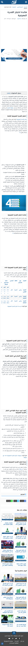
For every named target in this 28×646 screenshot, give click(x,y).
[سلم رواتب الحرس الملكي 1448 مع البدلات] (21, 605)
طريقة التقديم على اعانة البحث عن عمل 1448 (21, 626)
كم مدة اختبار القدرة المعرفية (15, 306)
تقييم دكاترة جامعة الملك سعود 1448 (21, 564)
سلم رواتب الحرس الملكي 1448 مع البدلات (21, 612)
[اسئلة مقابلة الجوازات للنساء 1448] (7, 619)
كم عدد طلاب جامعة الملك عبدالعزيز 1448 (8, 537)
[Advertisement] (14, 34)
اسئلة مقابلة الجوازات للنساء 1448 (7, 625)
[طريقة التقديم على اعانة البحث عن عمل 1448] (21, 619)
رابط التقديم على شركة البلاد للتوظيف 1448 (8, 612)
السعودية (14, 7)
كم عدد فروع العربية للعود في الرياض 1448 (20, 537)
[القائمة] (26, 2)
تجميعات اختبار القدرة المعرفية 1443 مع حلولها (15, 456)
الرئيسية (25, 7)
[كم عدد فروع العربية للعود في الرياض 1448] (21, 531)
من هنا (21, 469)
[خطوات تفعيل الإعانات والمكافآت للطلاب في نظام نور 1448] (7, 558)
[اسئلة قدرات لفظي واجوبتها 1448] (7, 592)
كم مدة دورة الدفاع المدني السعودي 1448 (21, 523)
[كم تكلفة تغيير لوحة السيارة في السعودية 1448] (21, 544)
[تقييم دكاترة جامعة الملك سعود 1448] (21, 558)
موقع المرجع (10, 108)
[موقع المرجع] (14, 2)
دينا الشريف (19, 18)
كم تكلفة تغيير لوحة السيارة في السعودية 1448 (20, 551)
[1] (20, 132)
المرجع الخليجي (20, 7)
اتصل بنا (17, 641)
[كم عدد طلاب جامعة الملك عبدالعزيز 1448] (7, 531)
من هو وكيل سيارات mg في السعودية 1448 (7, 550)
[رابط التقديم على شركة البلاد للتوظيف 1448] (7, 605)
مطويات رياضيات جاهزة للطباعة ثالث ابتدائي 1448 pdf (8, 524)
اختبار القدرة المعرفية (22, 119)
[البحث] (2, 2)
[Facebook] (19, 638)
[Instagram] (13, 638)
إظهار (8, 93)
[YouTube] (9, 638)
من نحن (22, 641)
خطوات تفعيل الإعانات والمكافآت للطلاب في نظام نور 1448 (7, 565)
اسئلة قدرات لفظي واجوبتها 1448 (8, 598)
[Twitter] (16, 638)
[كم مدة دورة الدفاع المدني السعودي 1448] (21, 517)
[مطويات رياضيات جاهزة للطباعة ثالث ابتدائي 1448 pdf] (7, 517)
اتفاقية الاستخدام (14, 643)
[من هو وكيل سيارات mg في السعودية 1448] (7, 544)
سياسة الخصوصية (8, 641)
